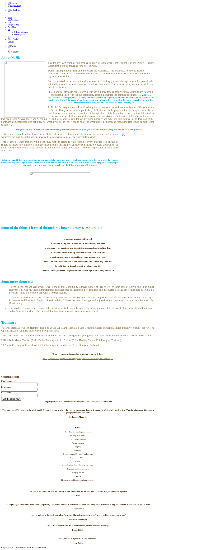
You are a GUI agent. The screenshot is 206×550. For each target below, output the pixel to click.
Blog (9, 37)
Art (9, 29)
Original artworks (21, 32)
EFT (9, 22)
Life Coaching (13, 20)
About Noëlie (13, 39)
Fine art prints (19, 34)
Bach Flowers (13, 27)
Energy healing (13, 25)
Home (10, 17)
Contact (11, 42)
